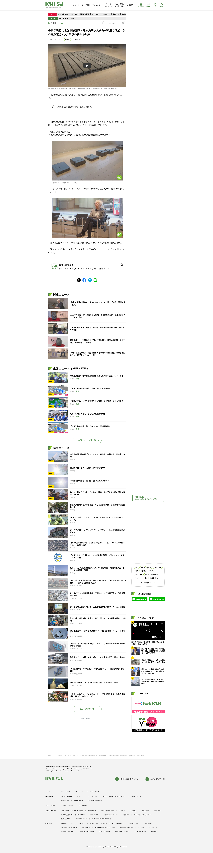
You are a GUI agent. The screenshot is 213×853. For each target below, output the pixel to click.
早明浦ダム (125, 14)
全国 (72, 18)
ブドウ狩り (95, 14)
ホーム (50, 756)
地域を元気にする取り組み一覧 (72, 811)
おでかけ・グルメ (147, 571)
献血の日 (74, 14)
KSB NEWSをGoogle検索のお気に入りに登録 (146, 498)
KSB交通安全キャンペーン (143, 815)
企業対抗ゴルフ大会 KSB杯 (101, 819)
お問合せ (162, 6)
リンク (151, 827)
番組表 (148, 6)
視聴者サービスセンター (98, 823)
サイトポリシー (104, 831)
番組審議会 (148, 823)
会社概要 (82, 823)
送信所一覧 (86, 827)
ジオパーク (106, 14)
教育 (147, 574)
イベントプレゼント (108, 5)
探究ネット (145, 811)
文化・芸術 (78, 39)
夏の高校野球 (65, 819)
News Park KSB (66, 796)
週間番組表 (65, 800)
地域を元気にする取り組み (119, 5)
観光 (146, 578)
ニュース (76, 5)
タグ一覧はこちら (147, 583)
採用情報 (141, 6)
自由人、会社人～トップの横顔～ (114, 796)
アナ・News (83, 805)
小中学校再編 (63, 14)
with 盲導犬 (94, 815)
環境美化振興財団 (67, 831)
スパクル (122, 811)
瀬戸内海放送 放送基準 (69, 827)
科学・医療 (139, 574)
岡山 (60, 18)
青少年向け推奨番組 (95, 800)
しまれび (133, 811)
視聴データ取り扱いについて (105, 827)
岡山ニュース (80, 791)
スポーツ (138, 578)
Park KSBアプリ (81, 819)
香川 (66, 18)
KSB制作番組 (78, 800)
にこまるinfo (93, 796)
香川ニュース (94, 791)
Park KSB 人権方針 (122, 831)
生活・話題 (158, 567)
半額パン (116, 14)
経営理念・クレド (67, 823)
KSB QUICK (92, 811)
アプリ (155, 6)
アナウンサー (97, 5)
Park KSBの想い (117, 823)
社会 (149, 567)
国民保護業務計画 (126, 827)
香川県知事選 (84, 14)
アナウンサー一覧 (67, 805)
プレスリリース (134, 823)
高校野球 (155, 574)
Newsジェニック (136, 796)
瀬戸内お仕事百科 (107, 811)
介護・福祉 (154, 578)
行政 (137, 571)
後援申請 (154, 831)
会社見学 (126, 815)
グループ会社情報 (140, 831)
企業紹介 (130, 5)
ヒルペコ (80, 796)
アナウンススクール (110, 815)
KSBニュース (65, 791)
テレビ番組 (86, 5)
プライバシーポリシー (86, 831)
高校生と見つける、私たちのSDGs (73, 815)
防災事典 (157, 811)
